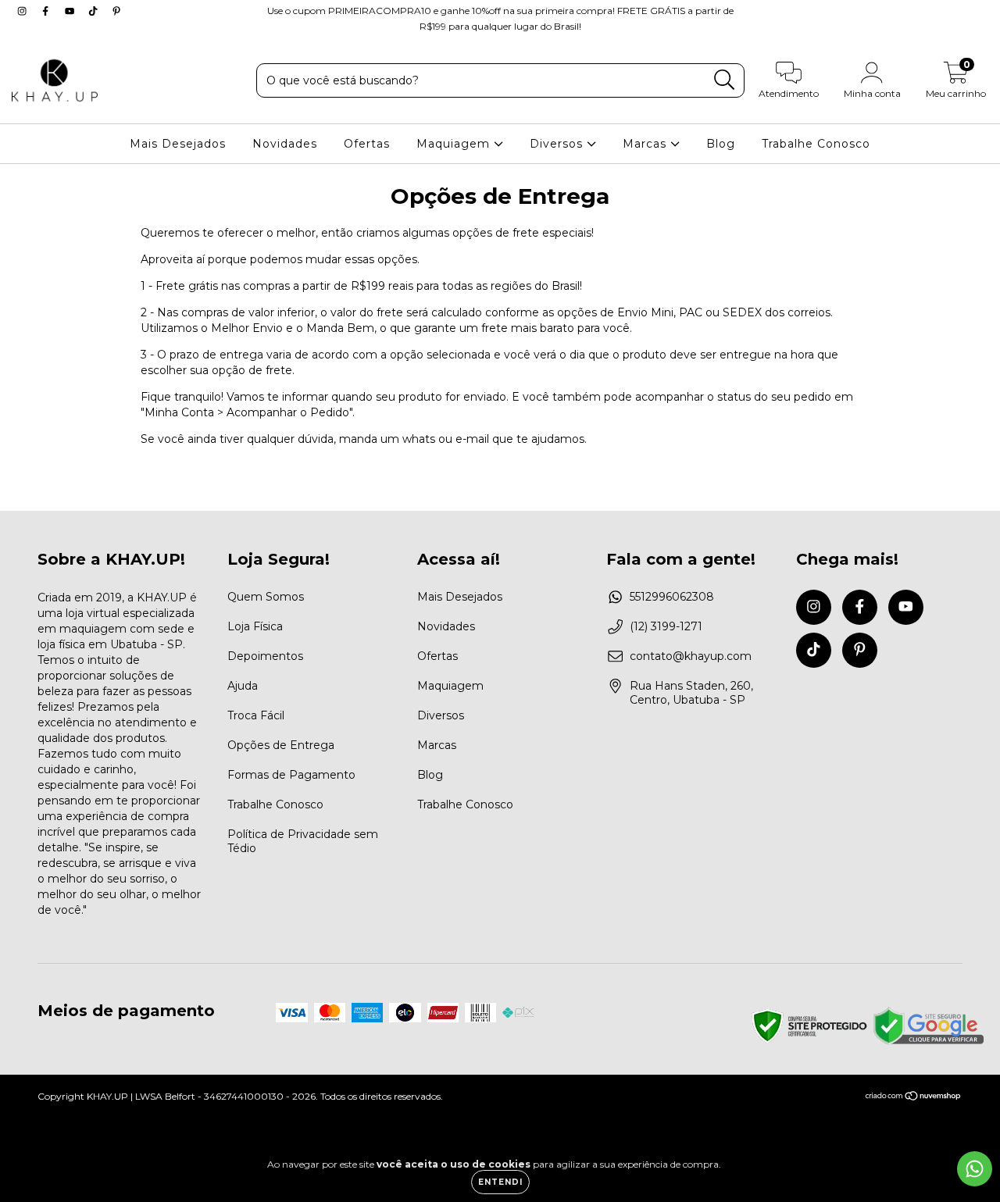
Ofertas (367, 144)
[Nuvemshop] (913, 1098)
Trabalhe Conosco (816, 144)
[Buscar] (724, 80)
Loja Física (255, 626)
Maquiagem (455, 144)
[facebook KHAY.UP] (47, 11)
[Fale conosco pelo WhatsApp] (974, 1168)
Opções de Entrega (280, 745)
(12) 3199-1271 (666, 626)
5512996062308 (672, 597)
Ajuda (242, 686)
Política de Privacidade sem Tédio (302, 841)
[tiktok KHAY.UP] (94, 11)
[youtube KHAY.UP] (71, 11)
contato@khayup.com (691, 656)
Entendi (500, 1182)
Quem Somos (265, 597)
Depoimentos (265, 656)
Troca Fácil (255, 715)
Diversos (558, 144)
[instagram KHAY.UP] (23, 11)
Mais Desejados (178, 144)
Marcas (646, 144)
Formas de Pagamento (291, 775)
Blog (720, 144)
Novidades (284, 144)
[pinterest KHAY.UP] (116, 11)
